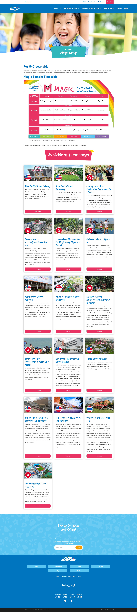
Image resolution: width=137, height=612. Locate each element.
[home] (15, 8)
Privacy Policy (71, 576)
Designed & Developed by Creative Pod (104, 609)
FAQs (79, 566)
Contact (79, 571)
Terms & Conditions (61, 576)
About (36, 566)
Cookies (79, 576)
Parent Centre (58, 566)
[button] (57, 8)
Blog (58, 571)
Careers (100, 566)
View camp (38, 211)
